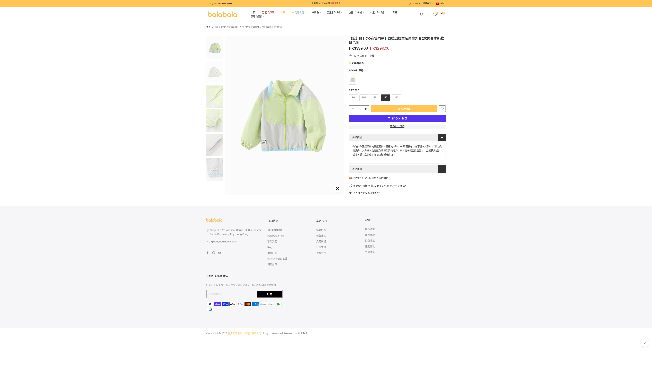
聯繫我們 (272, 241)
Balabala (303, 333)
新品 (282, 12)
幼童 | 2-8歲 (355, 12)
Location (416, 3)
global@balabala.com (224, 3)
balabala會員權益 (277, 258)
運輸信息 (321, 230)
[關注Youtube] (219, 253)
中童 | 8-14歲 (377, 12)
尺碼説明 (321, 241)
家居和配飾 (256, 16)
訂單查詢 (321, 247)
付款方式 (321, 253)
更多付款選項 (397, 126)
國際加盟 (272, 264)
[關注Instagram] (213, 253)
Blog (269, 247)
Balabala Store (275, 235)
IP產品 (315, 12)
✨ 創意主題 (297, 12)
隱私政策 (370, 229)
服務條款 (370, 235)
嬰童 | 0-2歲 (333, 12)
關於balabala (274, 230)
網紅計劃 (272, 253)
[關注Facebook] (207, 253)
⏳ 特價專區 (267, 12)
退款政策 (370, 252)
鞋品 (395, 12)
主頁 (253, 12)
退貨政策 (321, 235)
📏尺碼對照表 (356, 63)
